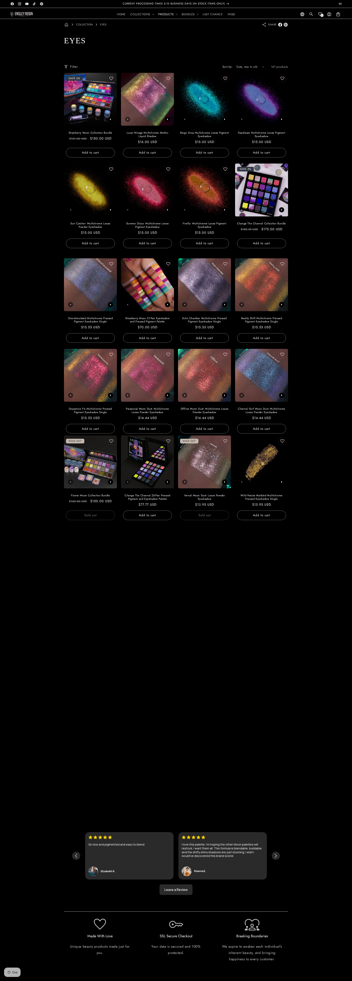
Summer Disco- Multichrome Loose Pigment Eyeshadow (147, 225)
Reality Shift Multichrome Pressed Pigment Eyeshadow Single (261, 320)
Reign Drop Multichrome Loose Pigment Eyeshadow (204, 134)
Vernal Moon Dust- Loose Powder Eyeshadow (204, 497)
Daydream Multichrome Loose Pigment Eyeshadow (261, 134)
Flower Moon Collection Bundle (90, 495)
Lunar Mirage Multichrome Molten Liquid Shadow (147, 134)
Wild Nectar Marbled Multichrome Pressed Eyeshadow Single (262, 497)
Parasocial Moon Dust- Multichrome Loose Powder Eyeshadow (147, 410)
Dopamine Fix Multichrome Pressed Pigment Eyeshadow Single (90, 410)
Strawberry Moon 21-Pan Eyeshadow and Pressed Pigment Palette (147, 320)
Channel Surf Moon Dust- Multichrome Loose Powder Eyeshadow (261, 410)
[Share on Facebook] (280, 25)
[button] (142, 14)
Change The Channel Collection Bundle (261, 223)
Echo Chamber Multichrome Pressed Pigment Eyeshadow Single (204, 320)
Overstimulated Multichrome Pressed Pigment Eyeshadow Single (90, 320)
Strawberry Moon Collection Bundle (90, 133)
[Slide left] (70, 119)
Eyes (103, 24)
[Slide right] (110, 119)
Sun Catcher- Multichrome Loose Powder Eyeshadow (90, 225)
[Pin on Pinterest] (285, 25)
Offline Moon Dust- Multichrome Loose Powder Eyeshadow (205, 410)
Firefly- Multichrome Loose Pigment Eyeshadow (204, 225)
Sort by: (227, 67)
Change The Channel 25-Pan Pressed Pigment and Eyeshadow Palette (147, 497)
